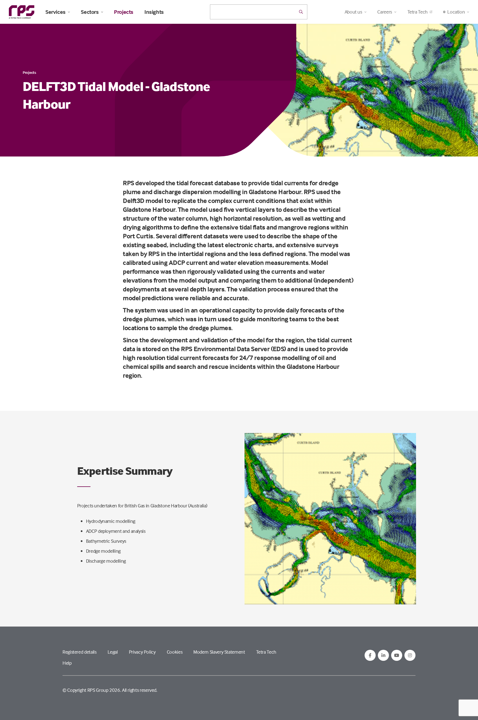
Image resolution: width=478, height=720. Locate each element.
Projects (123, 12)
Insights (154, 12)
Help (67, 663)
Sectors (89, 12)
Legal (113, 652)
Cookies (174, 652)
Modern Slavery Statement (219, 652)
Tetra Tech (417, 12)
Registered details (80, 652)
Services (55, 12)
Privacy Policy (142, 652)
